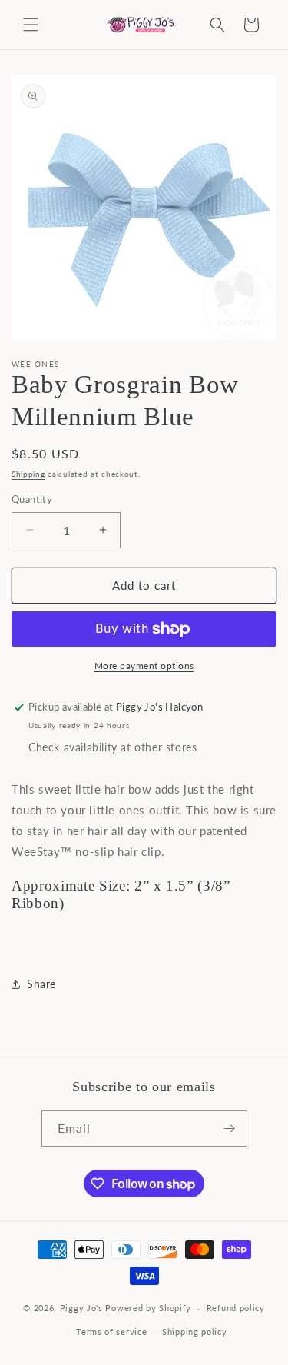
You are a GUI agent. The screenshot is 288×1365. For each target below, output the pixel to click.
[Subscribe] (230, 1128)
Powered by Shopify (148, 1308)
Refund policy (236, 1308)
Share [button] (41, 983)
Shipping (28, 473)
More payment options (144, 665)
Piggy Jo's (81, 1308)
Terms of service (111, 1332)
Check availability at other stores (112, 747)
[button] (31, 25)
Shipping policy (194, 1332)
